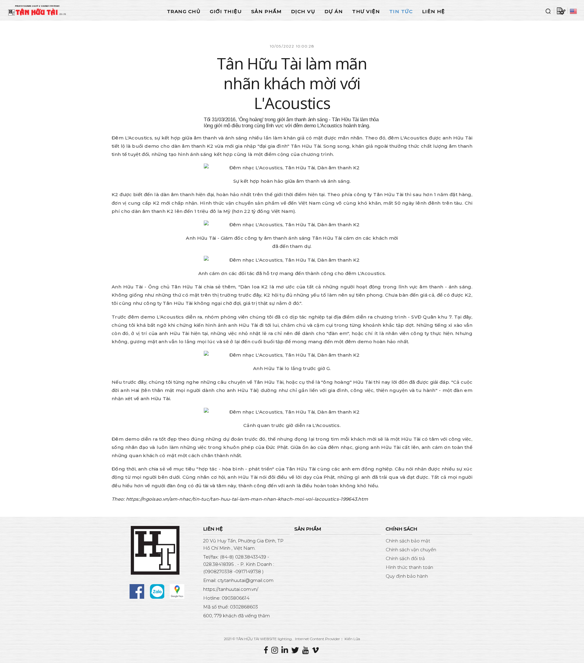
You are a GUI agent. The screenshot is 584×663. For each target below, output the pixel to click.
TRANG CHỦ (184, 11)
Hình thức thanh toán (409, 567)
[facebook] (267, 650)
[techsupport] (561, 11)
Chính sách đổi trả (405, 558)
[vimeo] (316, 650)
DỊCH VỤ (303, 11)
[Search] (548, 11)
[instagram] (276, 650)
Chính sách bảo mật (408, 541)
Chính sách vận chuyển (411, 549)
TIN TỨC (401, 11)
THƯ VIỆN (366, 11)
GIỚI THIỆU (226, 11)
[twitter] (296, 650)
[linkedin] (286, 650)
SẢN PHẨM (266, 11)
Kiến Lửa (352, 639)
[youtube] (307, 650)
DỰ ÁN (334, 11)
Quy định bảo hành (407, 576)
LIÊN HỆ (433, 11)
